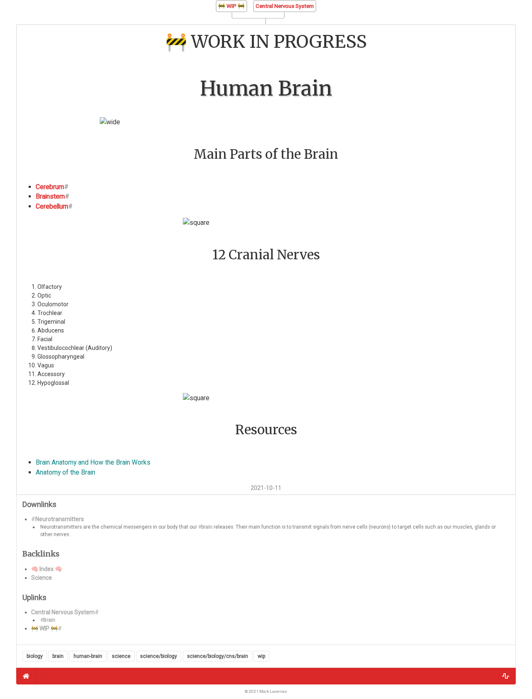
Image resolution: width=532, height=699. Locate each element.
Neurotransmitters (59, 519)
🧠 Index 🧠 (46, 569)
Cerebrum (50, 187)
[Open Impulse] (505, 676)
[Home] (26, 676)
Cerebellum (52, 206)
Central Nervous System (285, 6)
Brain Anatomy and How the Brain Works (93, 462)
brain (206, 527)
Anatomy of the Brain (65, 472)
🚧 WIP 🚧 (231, 6)
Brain (49, 620)
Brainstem (50, 196)
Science (41, 577)
